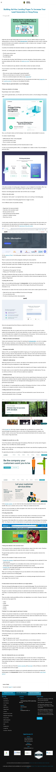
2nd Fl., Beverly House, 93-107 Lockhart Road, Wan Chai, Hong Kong (28, 740)
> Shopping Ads (6, 726)
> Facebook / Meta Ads (7, 730)
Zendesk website (8, 503)
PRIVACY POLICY (34, 766)
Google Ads (28, 76)
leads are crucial (25, 61)
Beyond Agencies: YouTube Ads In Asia (45, 702)
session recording (22, 665)
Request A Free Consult (8, 692)
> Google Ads (5, 728)
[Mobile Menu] (1, 2)
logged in (10, 687)
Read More (40, 718)
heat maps (30, 665)
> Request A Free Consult (7, 713)
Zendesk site (7, 429)
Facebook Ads (6, 567)
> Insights (4, 705)
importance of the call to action (26, 225)
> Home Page (5, 698)
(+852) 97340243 (23, 692)
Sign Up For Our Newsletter (34, 692)
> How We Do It (6, 700)
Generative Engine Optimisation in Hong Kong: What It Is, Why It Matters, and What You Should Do (46, 706)
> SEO (4, 724)
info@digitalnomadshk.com (25, 710)
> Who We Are (5, 707)
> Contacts (5, 711)
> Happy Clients (6, 709)
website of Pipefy (9, 255)
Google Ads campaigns (8, 560)
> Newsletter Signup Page (7, 715)
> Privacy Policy (6, 717)
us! (4, 673)
